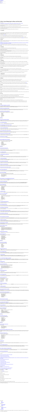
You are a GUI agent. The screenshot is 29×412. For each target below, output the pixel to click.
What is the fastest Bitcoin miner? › (3, 270)
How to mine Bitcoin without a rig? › (3, 204)
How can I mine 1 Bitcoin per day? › (3, 169)
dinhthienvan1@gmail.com (3, 407)
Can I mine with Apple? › (2, 254)
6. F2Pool (12, 23)
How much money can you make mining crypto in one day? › (7, 178)
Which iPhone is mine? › (2, 261)
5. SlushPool (10, 23)
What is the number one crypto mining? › (4, 222)
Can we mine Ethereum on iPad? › (3, 122)
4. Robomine (8, 23)
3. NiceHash (5, 23)
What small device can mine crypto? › (3, 315)
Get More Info (1, 323)
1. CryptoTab (1, 23)
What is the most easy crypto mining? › (4, 136)
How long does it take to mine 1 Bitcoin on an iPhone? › (5, 133)
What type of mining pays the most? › (3, 225)
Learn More (1, 285)
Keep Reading (1, 288)
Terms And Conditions (3, 404)
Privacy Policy (2, 402)
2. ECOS (3, 23)
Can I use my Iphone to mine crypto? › (4, 344)
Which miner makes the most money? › (4, 231)
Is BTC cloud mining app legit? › (3, 251)
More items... (1, 117)
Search (2, 2)
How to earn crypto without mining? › (3, 193)
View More (1, 160)
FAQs (22, 23)
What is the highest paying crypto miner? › (5, 139)
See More (1, 166)
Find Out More (1, 124)
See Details (1, 151)
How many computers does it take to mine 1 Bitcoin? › (5, 210)
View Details (1, 163)
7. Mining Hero (15, 23)
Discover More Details (2, 110)
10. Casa (21, 23)
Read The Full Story (2, 147)
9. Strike (19, 23)
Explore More (1, 215)
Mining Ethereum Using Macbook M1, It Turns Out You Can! (20, 42)
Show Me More (1, 138)
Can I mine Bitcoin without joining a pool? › (4, 201)
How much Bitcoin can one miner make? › (4, 207)
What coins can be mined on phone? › (3, 181)
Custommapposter (1, 0)
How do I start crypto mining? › (3, 172)
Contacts (2, 405)
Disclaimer (2, 408)
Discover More (1, 276)
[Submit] (7, 369)
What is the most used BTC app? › (3, 248)
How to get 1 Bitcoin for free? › (3, 184)
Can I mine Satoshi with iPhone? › (3, 158)
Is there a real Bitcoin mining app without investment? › (5, 130)
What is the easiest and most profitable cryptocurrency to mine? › (6, 329)
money (26, 82)
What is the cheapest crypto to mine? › (4, 216)
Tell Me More (1, 127)
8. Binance (17, 23)
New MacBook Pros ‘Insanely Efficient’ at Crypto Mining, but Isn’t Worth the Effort (7, 42)
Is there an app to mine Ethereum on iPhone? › (4, 119)
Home (0, 2)
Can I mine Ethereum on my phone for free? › (4, 154)
